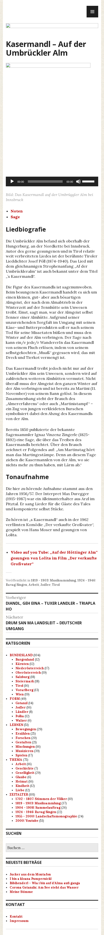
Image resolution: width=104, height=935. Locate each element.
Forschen (22, 738)
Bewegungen (25, 729)
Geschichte (24, 768)
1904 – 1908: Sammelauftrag (37, 808)
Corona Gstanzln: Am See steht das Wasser (44, 887)
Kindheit (22, 786)
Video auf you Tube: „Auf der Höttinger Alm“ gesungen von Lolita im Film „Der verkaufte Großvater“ (54, 558)
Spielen (21, 755)
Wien (19, 694)
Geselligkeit (24, 773)
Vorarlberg (24, 690)
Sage (15, 216)
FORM (15, 699)
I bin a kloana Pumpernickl (31, 879)
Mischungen (25, 747)
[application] (52, 181)
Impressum (19, 921)
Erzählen (22, 733)
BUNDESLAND (21, 655)
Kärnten (22, 664)
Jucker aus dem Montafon (30, 874)
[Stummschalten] (78, 181)
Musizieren (24, 751)
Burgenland (24, 659)
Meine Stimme (21, 892)
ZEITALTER (19, 794)
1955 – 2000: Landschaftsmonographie (46, 816)
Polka (19, 716)
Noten (17, 211)
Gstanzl (21, 703)
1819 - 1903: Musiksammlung (53, 580)
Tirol (56, 585)
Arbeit (34, 585)
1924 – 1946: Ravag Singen (35, 812)
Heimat (21, 781)
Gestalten (23, 742)
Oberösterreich (28, 673)
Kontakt (16, 916)
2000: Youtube (26, 821)
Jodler (45, 585)
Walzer (21, 720)
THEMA (16, 760)
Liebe (19, 790)
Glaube (21, 777)
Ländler (21, 712)
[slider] (89, 181)
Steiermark (24, 681)
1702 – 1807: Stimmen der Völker (41, 799)
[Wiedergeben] (12, 181)
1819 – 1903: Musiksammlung (38, 803)
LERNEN (16, 725)
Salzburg (22, 677)
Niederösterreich (29, 668)
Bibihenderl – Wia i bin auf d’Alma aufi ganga (45, 883)
